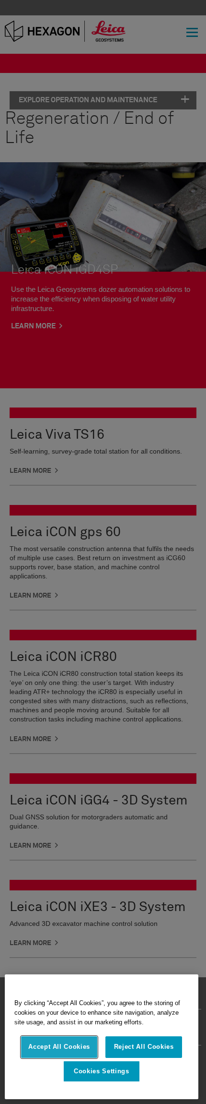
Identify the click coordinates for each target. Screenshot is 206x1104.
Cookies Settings (101, 1071)
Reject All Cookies (144, 1046)
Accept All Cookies (59, 1046)
